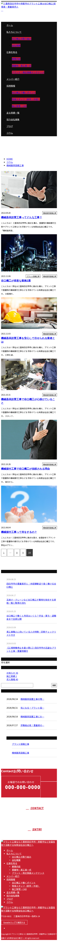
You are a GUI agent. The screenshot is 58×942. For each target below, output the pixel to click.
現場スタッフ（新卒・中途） (26, 99)
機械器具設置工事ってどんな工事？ (21, 217)
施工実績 (11, 676)
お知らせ (12, 672)
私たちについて (14, 32)
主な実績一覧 (12, 112)
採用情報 (10, 85)
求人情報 (12, 679)
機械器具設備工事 (16, 144)
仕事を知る (11, 52)
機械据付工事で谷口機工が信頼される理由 (25, 468)
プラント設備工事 (33, 276)
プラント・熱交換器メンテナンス (28, 72)
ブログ (9, 126)
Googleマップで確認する (14, 922)
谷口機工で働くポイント (24, 92)
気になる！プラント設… (32, 707)
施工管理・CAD (19, 106)
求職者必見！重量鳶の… (32, 725)
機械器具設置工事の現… (32, 699)
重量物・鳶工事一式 (21, 65)
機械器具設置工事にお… (32, 716)
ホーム (9, 25)
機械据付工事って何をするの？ (19, 532)
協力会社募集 (12, 119)
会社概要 (16, 45)
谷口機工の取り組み (21, 38)
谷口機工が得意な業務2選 (16, 280)
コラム (9, 132)
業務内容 (16, 58)
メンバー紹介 (12, 79)
